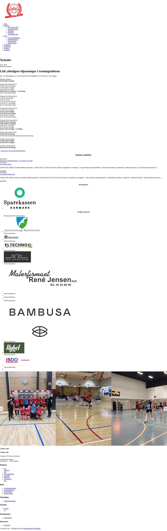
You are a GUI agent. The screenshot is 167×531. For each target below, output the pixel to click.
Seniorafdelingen (13, 39)
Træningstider (12, 41)
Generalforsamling (5, 164)
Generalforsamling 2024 (7, 174)
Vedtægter (11, 31)
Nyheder (6, 48)
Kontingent (7, 46)
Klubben (6, 25)
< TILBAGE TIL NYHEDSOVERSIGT (12, 151)
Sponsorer (7, 50)
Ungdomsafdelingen (14, 38)
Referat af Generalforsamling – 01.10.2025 (13, 161)
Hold (5, 36)
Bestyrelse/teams (13, 29)
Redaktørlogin (27, 528)
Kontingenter (8, 518)
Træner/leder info (13, 34)
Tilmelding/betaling (10, 501)
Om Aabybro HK (13, 27)
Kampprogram (12, 43)
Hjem (5, 24)
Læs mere (30, 161)
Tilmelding (7, 45)
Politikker (11, 32)
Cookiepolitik (36, 528)
